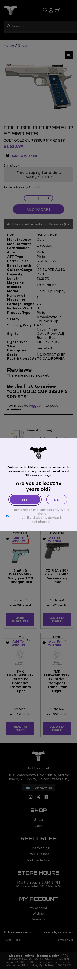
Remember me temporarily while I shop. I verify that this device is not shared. (41, 515)
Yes (24, 499)
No (57, 499)
